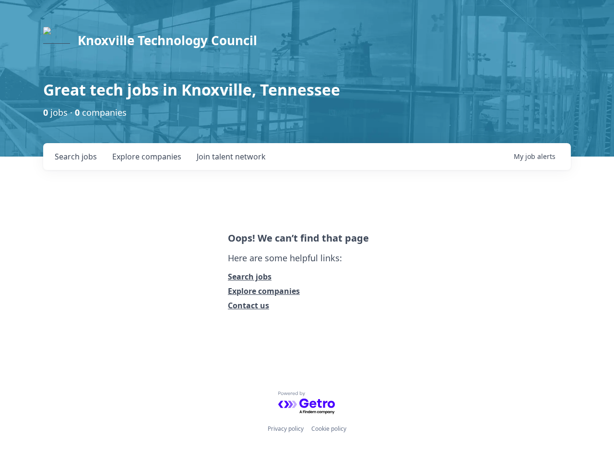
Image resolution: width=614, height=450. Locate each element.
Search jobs (250, 276)
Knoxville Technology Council (167, 40)
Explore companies (264, 291)
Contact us (248, 305)
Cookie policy (328, 429)
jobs (76, 156)
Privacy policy (286, 429)
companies (146, 156)
